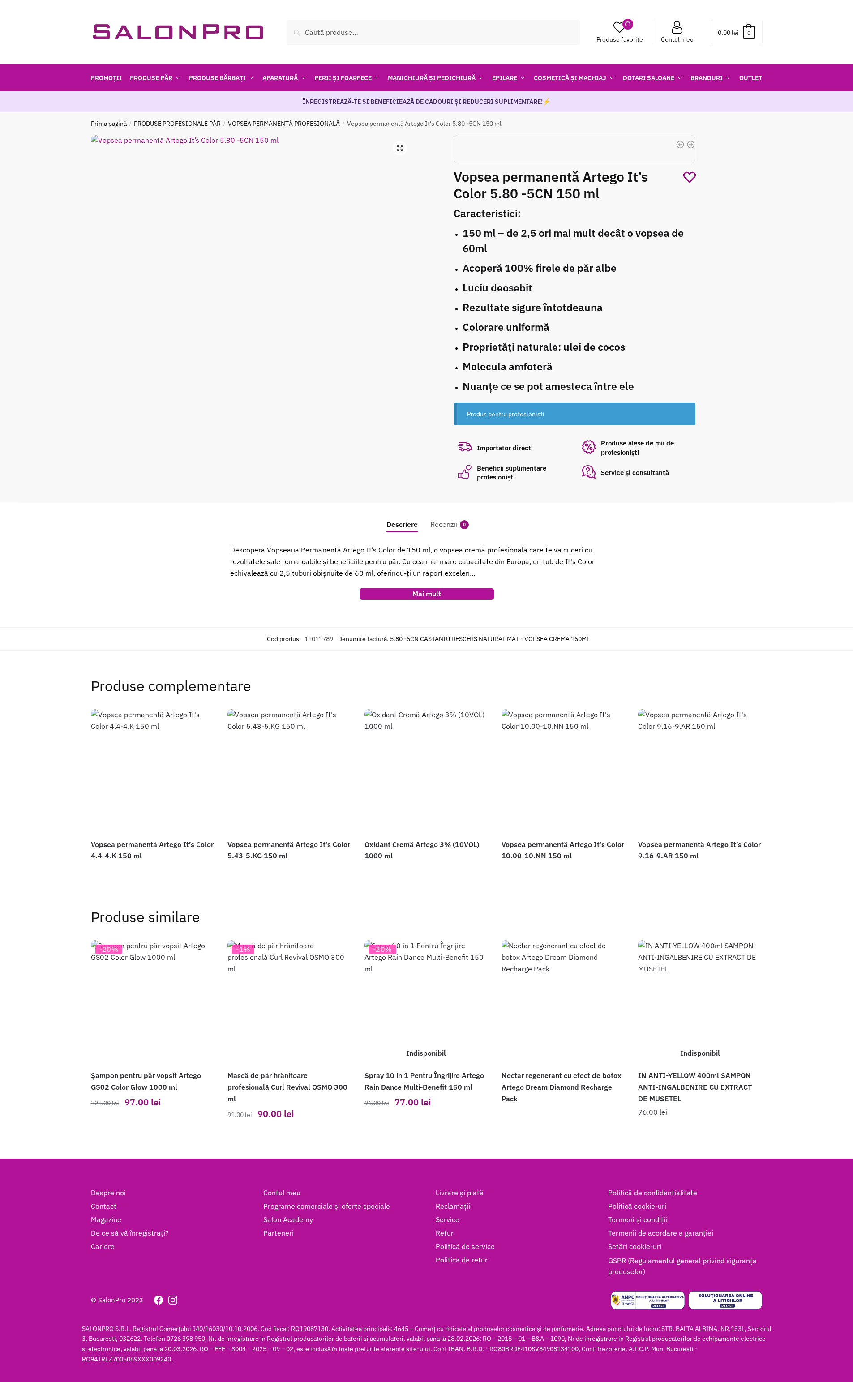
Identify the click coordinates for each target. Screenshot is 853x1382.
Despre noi (108, 1192)
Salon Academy (288, 1219)
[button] (400, 148)
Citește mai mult (426, 1134)
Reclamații (453, 1206)
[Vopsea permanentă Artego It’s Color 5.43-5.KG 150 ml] (289, 771)
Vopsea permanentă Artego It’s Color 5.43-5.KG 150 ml (288, 850)
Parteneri (278, 1232)
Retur (445, 1232)
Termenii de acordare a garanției (660, 1232)
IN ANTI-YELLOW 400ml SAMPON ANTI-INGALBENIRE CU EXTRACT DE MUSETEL (695, 1087)
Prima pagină (109, 124)
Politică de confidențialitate (652, 1192)
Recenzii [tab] (443, 524)
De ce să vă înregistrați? (130, 1232)
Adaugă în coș (152, 1134)
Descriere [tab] (402, 524)
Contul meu (677, 39)
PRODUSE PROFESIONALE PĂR (177, 124)
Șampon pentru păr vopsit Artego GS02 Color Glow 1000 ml (146, 1081)
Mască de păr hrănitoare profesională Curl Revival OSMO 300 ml (287, 1087)
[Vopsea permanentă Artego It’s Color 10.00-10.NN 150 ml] (563, 771)
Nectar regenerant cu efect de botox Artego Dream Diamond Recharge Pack (562, 1087)
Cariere (103, 1246)
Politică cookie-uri (637, 1206)
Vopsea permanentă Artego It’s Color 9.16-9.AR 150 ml (699, 850)
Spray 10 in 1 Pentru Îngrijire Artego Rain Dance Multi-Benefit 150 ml (424, 1081)
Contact (103, 1206)
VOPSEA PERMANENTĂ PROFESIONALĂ (284, 124)
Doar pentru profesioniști (152, 871)
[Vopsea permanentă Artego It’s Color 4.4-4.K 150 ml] (152, 771)
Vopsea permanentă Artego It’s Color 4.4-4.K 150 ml (152, 850)
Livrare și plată (460, 1192)
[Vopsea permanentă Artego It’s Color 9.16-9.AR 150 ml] (700, 771)
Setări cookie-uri (634, 1246)
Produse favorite (619, 39)
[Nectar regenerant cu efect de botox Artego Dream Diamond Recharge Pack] (563, 1002)
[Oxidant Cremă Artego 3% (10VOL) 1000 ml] (426, 771)
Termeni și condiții (637, 1219)
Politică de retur (462, 1259)
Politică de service (465, 1246)
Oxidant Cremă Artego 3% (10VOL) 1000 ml (421, 850)
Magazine (106, 1219)
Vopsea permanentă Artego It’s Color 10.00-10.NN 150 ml (563, 850)
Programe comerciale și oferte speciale (326, 1206)
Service (447, 1219)
